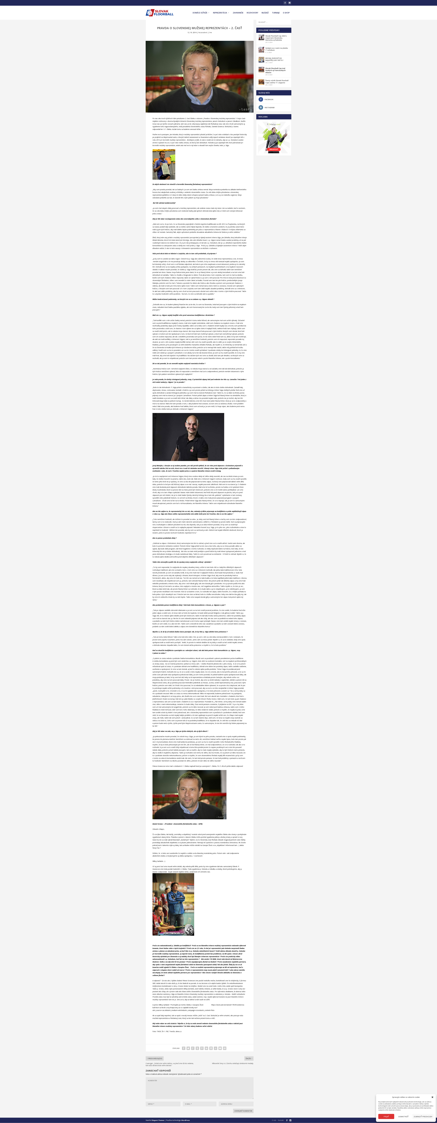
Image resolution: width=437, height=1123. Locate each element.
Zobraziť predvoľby (423, 1116)
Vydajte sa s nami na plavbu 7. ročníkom (276, 49)
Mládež (265, 13)
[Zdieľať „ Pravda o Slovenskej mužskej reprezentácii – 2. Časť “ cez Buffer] (211, 1048)
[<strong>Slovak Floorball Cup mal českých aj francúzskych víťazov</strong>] (261, 70)
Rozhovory (252, 13)
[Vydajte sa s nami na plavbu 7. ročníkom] (261, 49)
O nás (274, 1120)
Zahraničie (238, 13)
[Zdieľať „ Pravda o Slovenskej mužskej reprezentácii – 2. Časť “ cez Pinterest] (202, 1048)
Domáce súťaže (200, 13)
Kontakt (281, 1120)
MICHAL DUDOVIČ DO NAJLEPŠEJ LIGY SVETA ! (274, 59)
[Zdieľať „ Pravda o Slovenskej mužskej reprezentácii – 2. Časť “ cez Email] (220, 1048)
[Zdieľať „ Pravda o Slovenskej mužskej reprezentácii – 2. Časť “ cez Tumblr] (197, 1048)
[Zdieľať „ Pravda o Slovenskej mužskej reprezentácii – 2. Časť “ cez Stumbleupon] (215, 1048)
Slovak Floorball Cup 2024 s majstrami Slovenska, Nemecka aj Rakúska (276, 38)
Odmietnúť (403, 1116)
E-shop (286, 13)
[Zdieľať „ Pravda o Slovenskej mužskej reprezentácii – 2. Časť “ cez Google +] (193, 1048)
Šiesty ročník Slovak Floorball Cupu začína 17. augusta (276, 81)
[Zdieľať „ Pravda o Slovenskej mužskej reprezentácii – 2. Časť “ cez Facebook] (183, 1048)
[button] (432, 1097)
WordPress (185, 1120)
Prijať (386, 1116)
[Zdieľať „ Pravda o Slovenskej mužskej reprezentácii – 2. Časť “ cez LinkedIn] (206, 1048)
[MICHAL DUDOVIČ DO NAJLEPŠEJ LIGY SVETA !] (261, 60)
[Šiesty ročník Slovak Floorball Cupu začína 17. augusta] (261, 82)
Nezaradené (202, 32)
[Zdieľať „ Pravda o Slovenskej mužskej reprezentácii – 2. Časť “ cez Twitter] (188, 1048)
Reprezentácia (220, 13)
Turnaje (276, 13)
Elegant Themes (158, 1120)
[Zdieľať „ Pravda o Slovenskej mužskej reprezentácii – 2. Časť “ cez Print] (224, 1048)
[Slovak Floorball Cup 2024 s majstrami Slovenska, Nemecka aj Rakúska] (261, 37)
